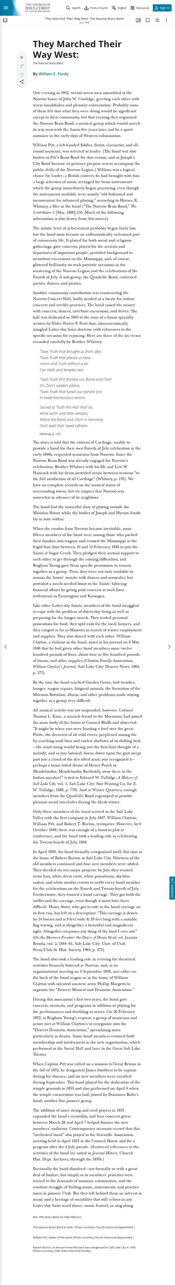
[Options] (166, 20)
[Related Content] (157, 20)
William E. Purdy (54, 74)
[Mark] (21, 66)
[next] (169, 646)
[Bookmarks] (147, 20)
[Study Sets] (138, 20)
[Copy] (21, 74)
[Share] (21, 81)
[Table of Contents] (5, 20)
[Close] (21, 57)
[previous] (6, 646)
